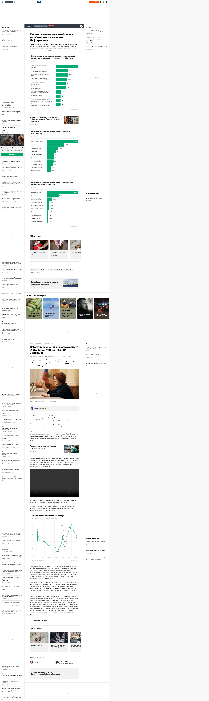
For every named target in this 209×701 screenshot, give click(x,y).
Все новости (6, 27)
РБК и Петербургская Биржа (8, 287)
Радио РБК (9, 2)
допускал (45, 612)
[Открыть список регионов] (101, 2)
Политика (4, 34)
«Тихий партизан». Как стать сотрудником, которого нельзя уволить (96, 362)
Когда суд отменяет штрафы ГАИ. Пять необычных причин (96, 347)
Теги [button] (31, 264)
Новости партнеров (36, 295)
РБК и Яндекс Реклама (7, 431)
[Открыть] (12, 2)
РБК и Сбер (4, 566)
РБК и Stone (4, 406)
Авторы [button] (32, 657)
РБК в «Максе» (37, 236)
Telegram (45, 620)
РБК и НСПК (5, 170)
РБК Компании (5, 551)
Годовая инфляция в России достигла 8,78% (43, 447)
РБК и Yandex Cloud (6, 107)
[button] (101, 2)
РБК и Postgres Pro (6, 472)
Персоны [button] (41, 657)
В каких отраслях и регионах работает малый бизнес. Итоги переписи (45, 119)
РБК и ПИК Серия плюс (7, 201)
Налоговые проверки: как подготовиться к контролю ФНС (94, 31)
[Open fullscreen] (76, 57)
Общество (4, 116)
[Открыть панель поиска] (103, 2)
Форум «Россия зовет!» (36, 343)
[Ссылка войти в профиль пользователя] (106, 1)
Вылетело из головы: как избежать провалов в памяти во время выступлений (95, 39)
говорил (76, 598)
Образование (89, 42)
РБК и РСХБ (4, 42)
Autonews (88, 350)
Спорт (3, 49)
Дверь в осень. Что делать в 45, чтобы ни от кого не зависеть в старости (96, 47)
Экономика (4, 194)
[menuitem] (22, 2)
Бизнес (31, 31)
